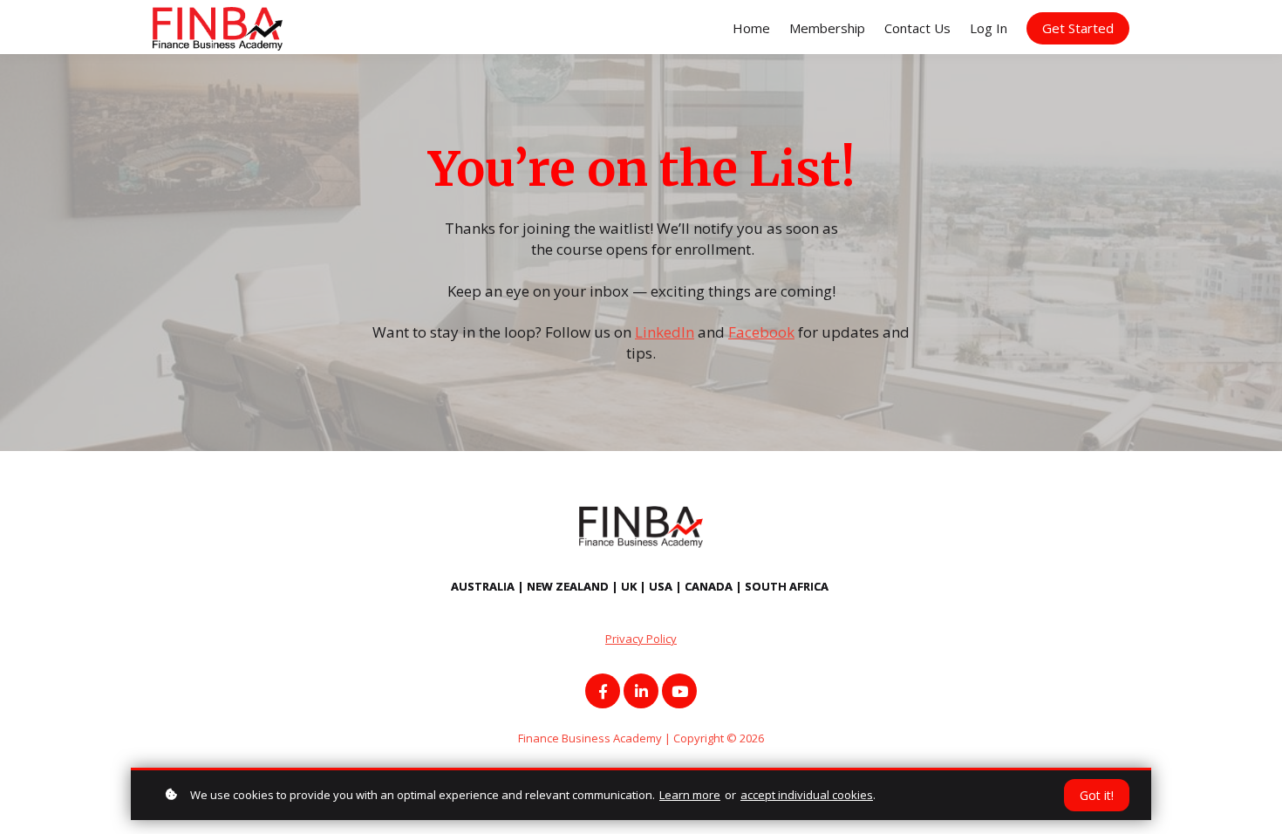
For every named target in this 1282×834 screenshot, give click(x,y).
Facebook (761, 332)
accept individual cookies (806, 795)
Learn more (689, 795)
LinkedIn (664, 332)
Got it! (1097, 795)
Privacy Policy (641, 638)
